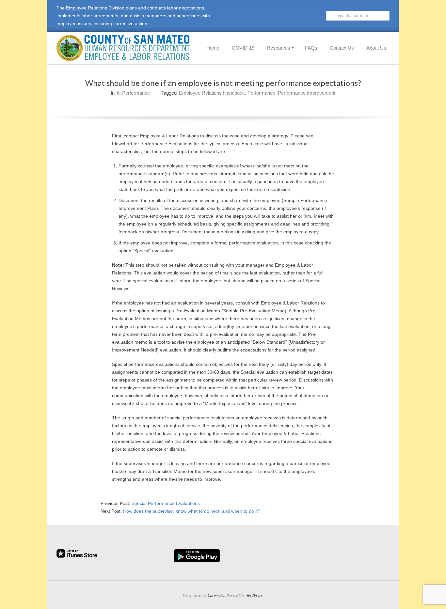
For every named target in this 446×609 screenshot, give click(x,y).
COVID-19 (243, 48)
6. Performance (133, 93)
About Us (376, 48)
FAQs (311, 48)
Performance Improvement (306, 93)
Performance (261, 93)
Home (212, 48)
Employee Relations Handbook (212, 93)
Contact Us (342, 48)
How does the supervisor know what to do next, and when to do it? (191, 511)
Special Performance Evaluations (166, 503)
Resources (278, 48)
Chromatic (216, 595)
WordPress (254, 595)
